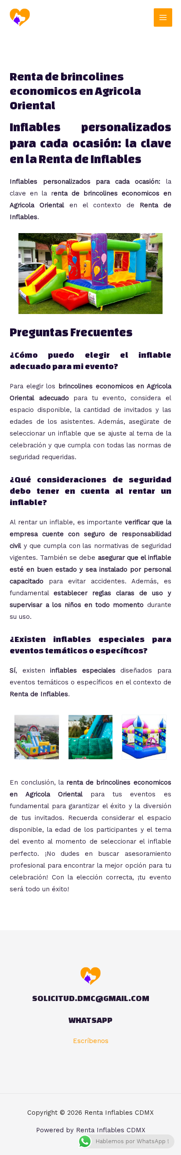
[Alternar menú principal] (163, 17)
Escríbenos (91, 1041)
